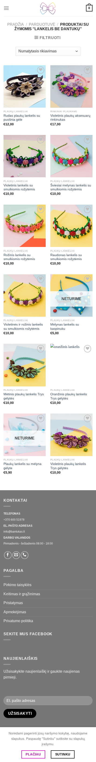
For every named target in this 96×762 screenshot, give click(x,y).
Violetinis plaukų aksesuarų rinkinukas (70, 118)
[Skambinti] (24, 555)
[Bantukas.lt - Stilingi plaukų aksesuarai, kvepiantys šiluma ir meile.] (48, 8)
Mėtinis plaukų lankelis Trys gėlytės (23, 396)
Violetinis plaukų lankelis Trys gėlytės (68, 466)
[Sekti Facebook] (8, 555)
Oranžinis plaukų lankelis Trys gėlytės (68, 396)
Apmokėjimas (14, 612)
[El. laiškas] (16, 555)
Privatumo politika (18, 621)
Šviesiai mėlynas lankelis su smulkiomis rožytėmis (70, 187)
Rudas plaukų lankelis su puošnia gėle (21, 118)
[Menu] (6, 8)
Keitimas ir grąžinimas (21, 594)
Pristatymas (13, 603)
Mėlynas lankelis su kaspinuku (64, 326)
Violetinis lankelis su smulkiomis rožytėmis (19, 187)
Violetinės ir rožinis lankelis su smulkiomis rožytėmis (23, 326)
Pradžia (15, 24)
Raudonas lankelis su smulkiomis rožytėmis (66, 257)
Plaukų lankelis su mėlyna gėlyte (22, 466)
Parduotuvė (42, 24)
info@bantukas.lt (14, 531)
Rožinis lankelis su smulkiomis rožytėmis (19, 257)
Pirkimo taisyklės (17, 585)
